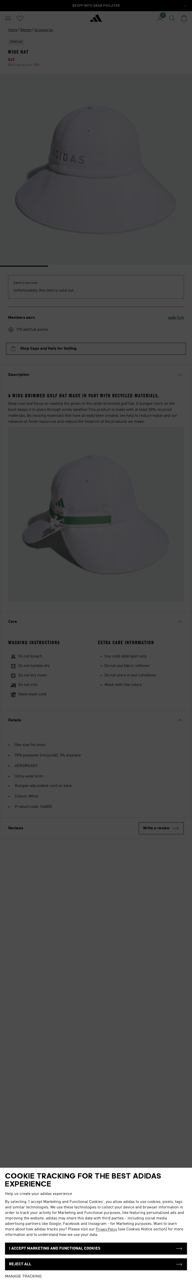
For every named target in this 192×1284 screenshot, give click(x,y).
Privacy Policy (106, 1229)
